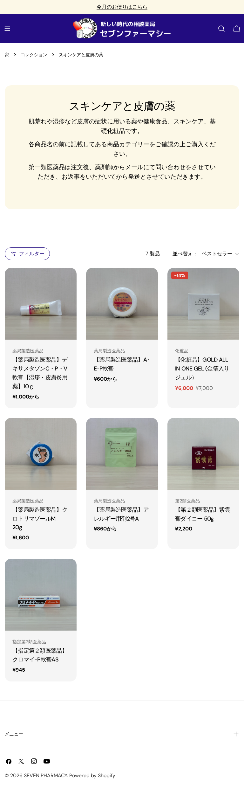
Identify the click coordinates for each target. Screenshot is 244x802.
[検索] (221, 28)
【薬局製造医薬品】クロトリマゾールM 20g (39, 518)
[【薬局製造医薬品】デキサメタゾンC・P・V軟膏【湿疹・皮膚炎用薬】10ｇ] (41, 304)
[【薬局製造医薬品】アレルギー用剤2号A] (122, 454)
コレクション (34, 55)
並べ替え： (185, 253)
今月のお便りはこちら (122, 6)
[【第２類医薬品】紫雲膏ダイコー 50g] (203, 454)
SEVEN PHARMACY (45, 775)
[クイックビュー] (67, 281)
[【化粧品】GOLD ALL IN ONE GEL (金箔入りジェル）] (203, 304)
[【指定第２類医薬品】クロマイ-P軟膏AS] (41, 595)
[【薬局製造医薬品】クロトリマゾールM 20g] (41, 454)
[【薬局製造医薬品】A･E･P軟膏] (122, 304)
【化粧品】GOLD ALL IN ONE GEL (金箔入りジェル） (202, 368)
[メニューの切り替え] (7, 28)
